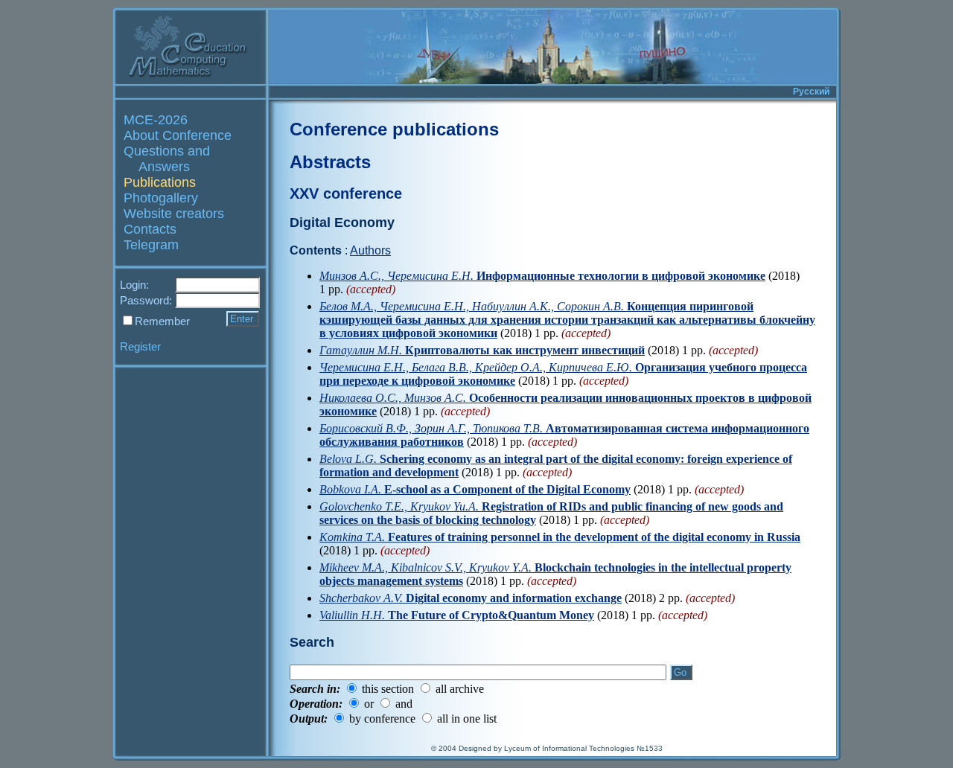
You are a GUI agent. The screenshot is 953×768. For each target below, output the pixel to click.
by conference (382, 718)
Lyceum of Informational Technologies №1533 (583, 748)
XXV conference (346, 193)
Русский (811, 91)
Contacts (150, 229)
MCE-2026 (156, 119)
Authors (370, 250)
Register (140, 346)
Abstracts (330, 162)
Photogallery (161, 198)
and (403, 703)
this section (388, 688)
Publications (160, 182)
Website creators (174, 213)
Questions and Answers (167, 159)
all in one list (467, 718)
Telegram (151, 244)
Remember (162, 321)
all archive (460, 688)
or (369, 703)
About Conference (178, 135)
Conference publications (394, 129)
